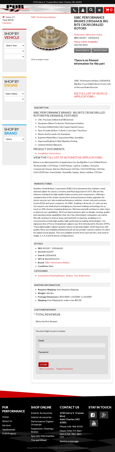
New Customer (47, 368)
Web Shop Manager (81, 448)
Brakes (69, 275)
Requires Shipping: (47, 289)
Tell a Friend (100, 50)
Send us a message (69, 441)
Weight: (42, 293)
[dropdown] (99, 10)
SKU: (76, 38)
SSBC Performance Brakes (43, 17)
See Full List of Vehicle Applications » (91, 95)
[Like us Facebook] (93, 415)
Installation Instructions (49, 153)
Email (41, 340)
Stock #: (42, 251)
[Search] (91, 10)
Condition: (43, 266)
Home (5, 416)
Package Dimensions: (48, 296)
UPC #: (41, 259)
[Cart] (4, 17)
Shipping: (42, 300)
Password (43, 352)
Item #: (41, 255)
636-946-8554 (75, 426)
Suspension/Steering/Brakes (51, 275)
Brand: (41, 262)
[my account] (83, 10)
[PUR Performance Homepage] (15, 9)
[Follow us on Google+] (104, 415)
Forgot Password (64, 368)
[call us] (74, 10)
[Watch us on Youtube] (94, 423)
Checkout (7, 23)
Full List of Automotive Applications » (75, 157)
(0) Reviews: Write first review (88, 34)
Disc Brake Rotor (82, 275)
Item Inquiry (82, 50)
